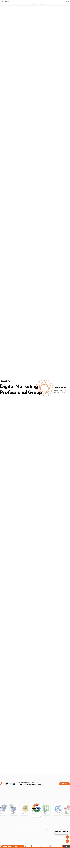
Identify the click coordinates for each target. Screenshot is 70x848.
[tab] (24, 4)
